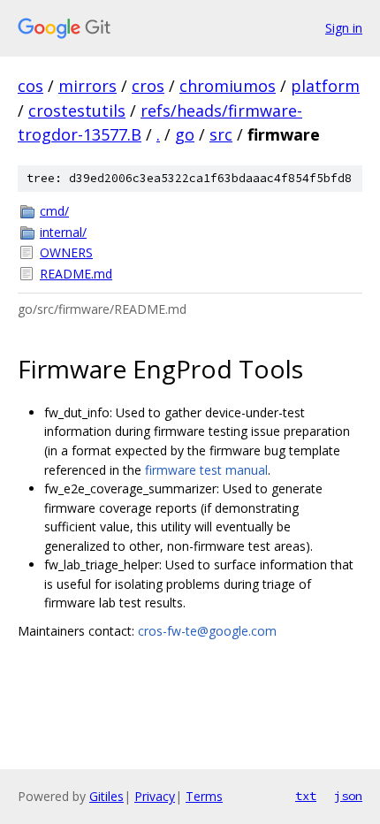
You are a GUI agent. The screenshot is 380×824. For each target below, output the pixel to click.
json (348, 796)
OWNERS (66, 252)
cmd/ (54, 210)
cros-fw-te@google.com (207, 630)
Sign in (343, 27)
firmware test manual (206, 470)
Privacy (154, 796)
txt (305, 796)
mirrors (87, 85)
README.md (76, 273)
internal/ (63, 232)
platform (325, 85)
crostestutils (76, 110)
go (184, 134)
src (220, 134)
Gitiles (106, 796)
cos (30, 85)
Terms (204, 796)
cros (148, 85)
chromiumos (227, 85)
